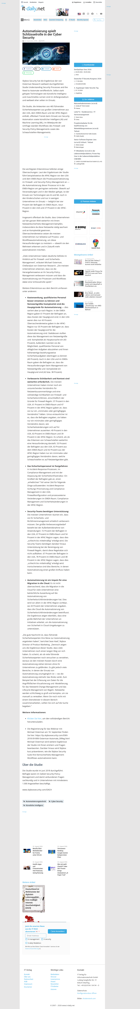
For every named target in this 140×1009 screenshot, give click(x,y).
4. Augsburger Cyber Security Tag (86, 88)
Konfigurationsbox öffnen (87, 993)
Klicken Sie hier (34, 718)
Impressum (28, 984)
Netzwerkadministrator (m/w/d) (85, 103)
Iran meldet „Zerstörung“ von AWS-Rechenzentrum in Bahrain (93, 307)
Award (53, 982)
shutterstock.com (89, 998)
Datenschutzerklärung (32, 948)
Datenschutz (28, 979)
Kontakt (27, 974)
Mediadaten (55, 974)
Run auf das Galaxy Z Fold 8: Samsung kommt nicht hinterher (93, 262)
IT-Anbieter (54, 986)
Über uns (27, 977)
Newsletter (55, 984)
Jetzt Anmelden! (58, 931)
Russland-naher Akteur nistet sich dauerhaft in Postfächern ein (93, 284)
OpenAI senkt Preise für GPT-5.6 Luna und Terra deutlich (93, 273)
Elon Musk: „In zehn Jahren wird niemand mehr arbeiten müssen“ (93, 295)
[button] (25, 20)
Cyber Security (57, 801)
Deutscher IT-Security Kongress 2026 (87, 79)
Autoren (53, 989)
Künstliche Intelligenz (34, 805)
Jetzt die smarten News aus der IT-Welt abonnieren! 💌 (35, 929)
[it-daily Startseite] (37, 9)
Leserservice (55, 979)
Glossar (53, 977)
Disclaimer (28, 987)
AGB (25, 982)
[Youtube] (101, 14)
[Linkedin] (83, 14)
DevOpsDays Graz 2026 (82, 70)
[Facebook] (92, 14)
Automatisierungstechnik (36, 801)
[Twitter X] (97, 14)
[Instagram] (88, 14)
